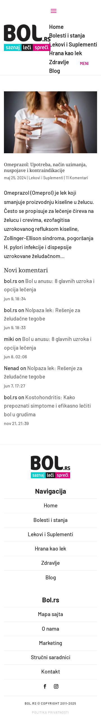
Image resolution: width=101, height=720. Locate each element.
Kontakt (50, 671)
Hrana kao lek (50, 548)
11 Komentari (77, 177)
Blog (50, 577)
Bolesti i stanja (50, 520)
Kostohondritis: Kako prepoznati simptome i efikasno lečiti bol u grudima (47, 405)
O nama (50, 628)
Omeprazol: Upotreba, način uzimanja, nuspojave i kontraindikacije (45, 167)
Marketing (50, 643)
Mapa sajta (50, 614)
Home (51, 505)
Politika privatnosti (50, 712)
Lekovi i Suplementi (46, 177)
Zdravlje (50, 562)
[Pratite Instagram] (56, 686)
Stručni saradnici (50, 657)
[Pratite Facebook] (44, 686)
